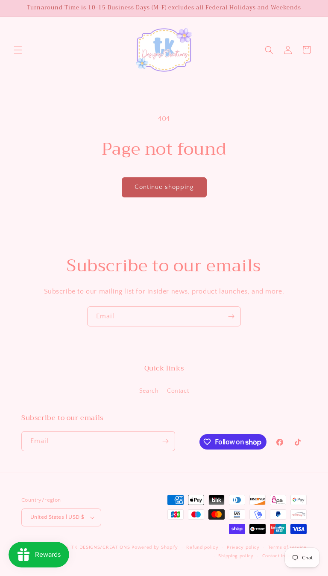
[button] (18, 50)
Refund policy (202, 547)
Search (149, 391)
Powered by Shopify (155, 547)
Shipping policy (236, 555)
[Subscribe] (231, 316)
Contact (178, 391)
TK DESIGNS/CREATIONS (101, 547)
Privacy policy (243, 547)
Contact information (284, 555)
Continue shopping (164, 187)
